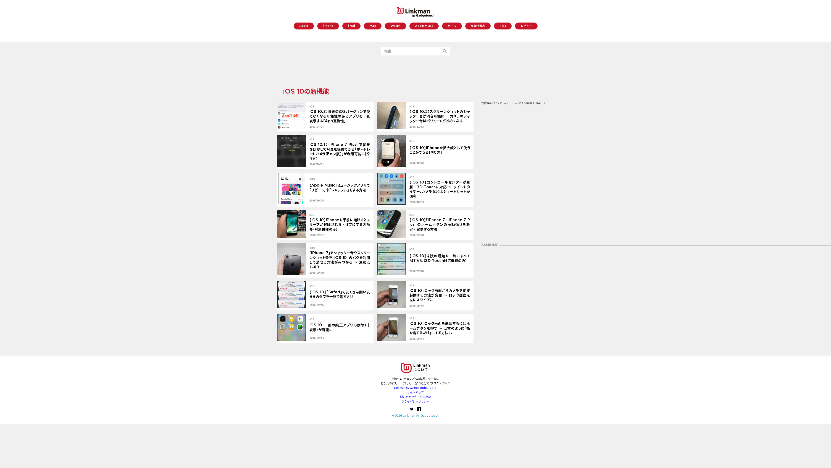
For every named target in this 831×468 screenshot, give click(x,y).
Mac (373, 26)
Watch (395, 26)
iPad (351, 26)
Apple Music (424, 26)
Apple (303, 26)
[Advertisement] (415, 72)
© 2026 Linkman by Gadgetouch (415, 415)
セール (452, 26)
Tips (503, 26)
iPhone (328, 26)
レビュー (526, 26)
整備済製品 (478, 26)
